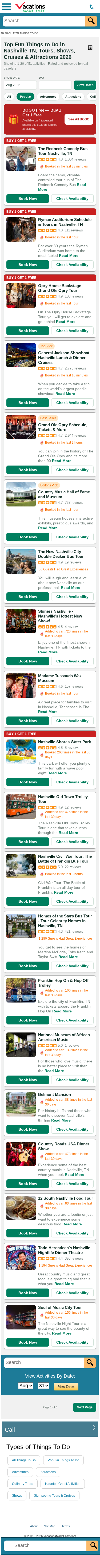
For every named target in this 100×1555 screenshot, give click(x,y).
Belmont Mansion (54, 1094)
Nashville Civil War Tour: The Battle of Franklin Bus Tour (65, 858)
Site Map (49, 1526)
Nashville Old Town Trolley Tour (63, 799)
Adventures (48, 96)
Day (41, 77)
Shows (17, 1495)
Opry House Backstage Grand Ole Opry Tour (59, 288)
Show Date (12, 77)
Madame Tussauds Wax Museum (60, 678)
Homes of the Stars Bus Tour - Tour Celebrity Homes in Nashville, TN (65, 921)
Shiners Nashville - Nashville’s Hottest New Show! (60, 616)
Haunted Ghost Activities (62, 1484)
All (9, 96)
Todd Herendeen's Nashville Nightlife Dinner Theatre (64, 1250)
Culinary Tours (22, 1484)
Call (10, 1429)
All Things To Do (24, 1460)
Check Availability (72, 198)
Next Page (85, 1407)
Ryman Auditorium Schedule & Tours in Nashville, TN (64, 222)
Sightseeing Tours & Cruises (54, 1495)
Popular (25, 96)
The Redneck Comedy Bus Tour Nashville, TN (62, 151)
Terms (66, 1526)
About (34, 1526)
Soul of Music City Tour (60, 1307)
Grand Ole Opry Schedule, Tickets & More (62, 427)
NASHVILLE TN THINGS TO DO (19, 33)
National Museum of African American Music (64, 1037)
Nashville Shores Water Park (64, 742)
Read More (68, 255)
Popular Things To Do (63, 1460)
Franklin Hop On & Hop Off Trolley (63, 983)
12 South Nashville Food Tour (65, 1198)
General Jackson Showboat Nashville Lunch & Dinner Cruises (63, 357)
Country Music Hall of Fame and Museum (64, 494)
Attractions (73, 96)
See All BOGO (78, 119)
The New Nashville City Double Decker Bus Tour (61, 554)
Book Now (27, 198)
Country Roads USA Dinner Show (63, 1146)
